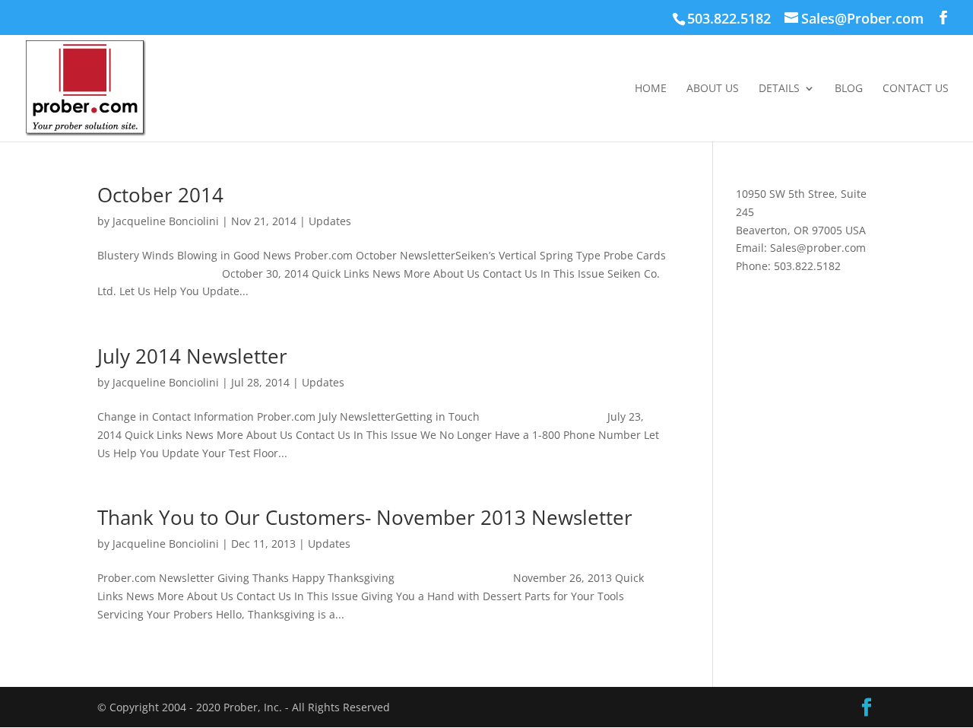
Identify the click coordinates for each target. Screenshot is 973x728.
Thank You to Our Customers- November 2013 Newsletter (364, 517)
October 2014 (160, 194)
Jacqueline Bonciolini (166, 221)
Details (779, 89)
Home (651, 89)
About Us (712, 89)
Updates (330, 221)
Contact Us (916, 89)
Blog (849, 89)
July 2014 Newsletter (192, 356)
